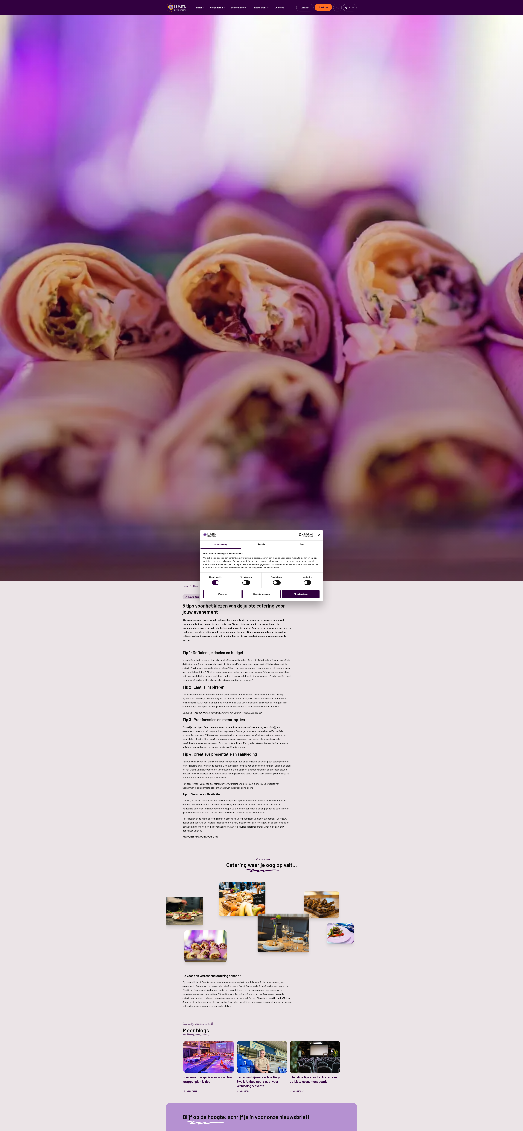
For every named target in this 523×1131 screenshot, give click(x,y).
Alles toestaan (300, 594)
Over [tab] (302, 544)
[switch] (246, 582)
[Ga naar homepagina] (174, 7)
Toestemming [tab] (220, 544)
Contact (304, 7)
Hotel (199, 7)
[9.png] (283, 933)
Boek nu (323, 7)
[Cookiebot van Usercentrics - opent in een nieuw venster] (301, 535)
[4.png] (205, 946)
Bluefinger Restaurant (194, 989)
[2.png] (184, 911)
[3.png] (242, 899)
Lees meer (192, 1090)
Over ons (279, 7)
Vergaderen (216, 7)
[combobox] (350, 7)
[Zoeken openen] (337, 7)
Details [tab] (261, 544)
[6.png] (340, 933)
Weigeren (222, 594)
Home (185, 585)
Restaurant (260, 7)
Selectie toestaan (261, 594)
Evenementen (238, 7)
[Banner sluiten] (319, 535)
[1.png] (321, 904)
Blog (195, 585)
